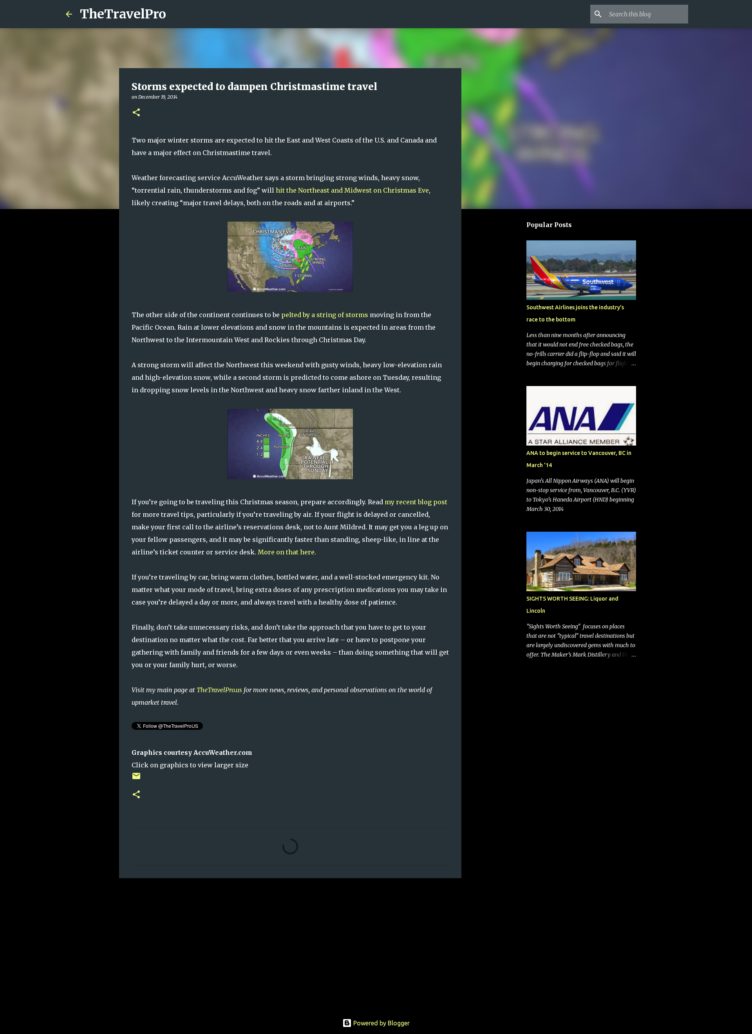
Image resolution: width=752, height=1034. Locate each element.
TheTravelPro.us (219, 690)
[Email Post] (136, 778)
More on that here (286, 552)
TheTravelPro (123, 14)
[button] (136, 113)
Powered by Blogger (381, 1023)
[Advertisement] (290, 945)
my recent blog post (416, 502)
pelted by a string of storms (324, 315)
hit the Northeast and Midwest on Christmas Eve (352, 190)
